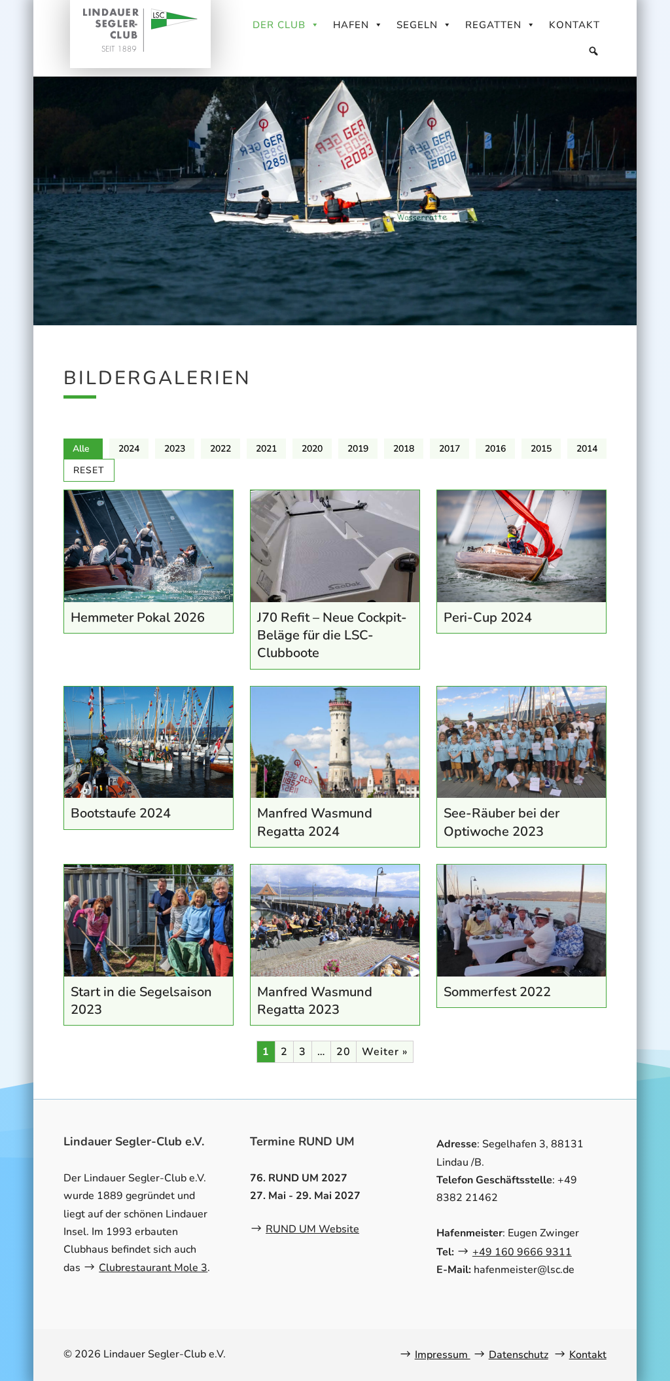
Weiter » (385, 1052)
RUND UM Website (312, 1229)
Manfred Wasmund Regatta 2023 (314, 1000)
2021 (266, 448)
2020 (312, 448)
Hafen (351, 24)
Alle (81, 448)
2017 (449, 448)
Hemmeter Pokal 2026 (138, 617)
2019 (357, 448)
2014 (586, 448)
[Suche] (594, 51)
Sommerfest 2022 (497, 992)
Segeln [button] (417, 24)
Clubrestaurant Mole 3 (153, 1268)
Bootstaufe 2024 (121, 813)
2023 (174, 448)
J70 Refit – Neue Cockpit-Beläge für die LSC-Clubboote (332, 635)
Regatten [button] (493, 24)
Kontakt (574, 24)
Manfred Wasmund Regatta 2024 (314, 822)
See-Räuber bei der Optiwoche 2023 (501, 822)
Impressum (442, 1355)
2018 (403, 448)
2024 (128, 448)
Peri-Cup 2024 (488, 617)
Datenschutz (518, 1355)
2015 (541, 448)
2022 (220, 448)
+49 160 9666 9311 (522, 1252)
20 (343, 1052)
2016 (495, 448)
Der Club (279, 24)
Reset (89, 470)
